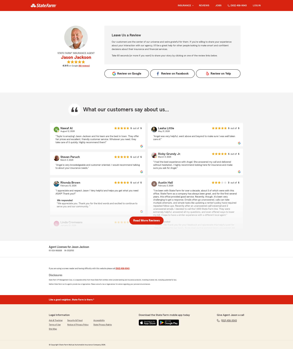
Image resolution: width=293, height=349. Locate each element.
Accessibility (99, 320)
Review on (129, 73)
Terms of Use (55, 325)
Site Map (53, 329)
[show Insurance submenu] (192, 5)
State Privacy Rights (102, 325)
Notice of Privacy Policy (78, 325)
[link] (43, 5)
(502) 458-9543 (239, 5)
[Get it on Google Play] (169, 323)
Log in (257, 5)
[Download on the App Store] (148, 323)
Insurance (184, 5)
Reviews (204, 5)
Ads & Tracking (55, 320)
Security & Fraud (75, 320)
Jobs (218, 5)
